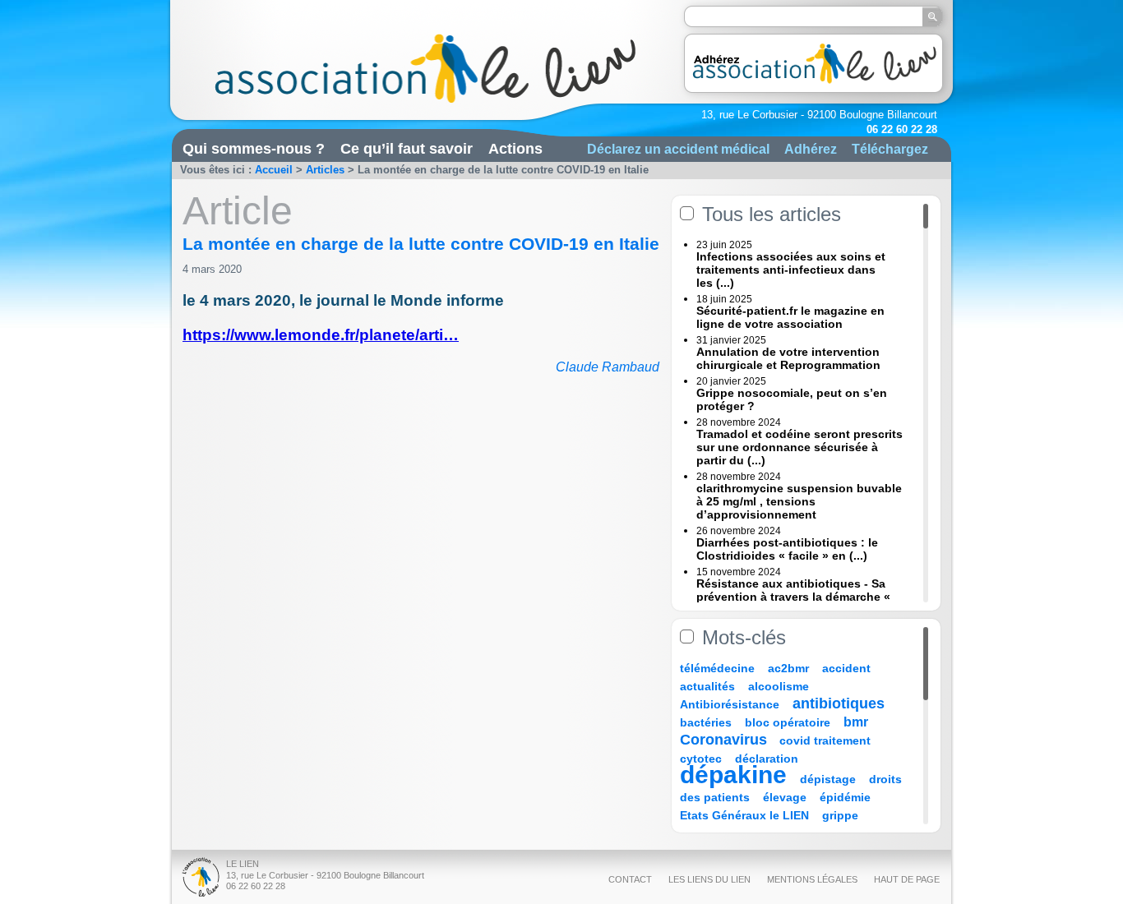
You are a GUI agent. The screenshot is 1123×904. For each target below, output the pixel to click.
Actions (515, 149)
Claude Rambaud (607, 367)
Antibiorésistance (729, 704)
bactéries (706, 722)
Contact (630, 879)
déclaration (766, 758)
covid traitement (825, 740)
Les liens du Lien (709, 879)
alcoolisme (778, 686)
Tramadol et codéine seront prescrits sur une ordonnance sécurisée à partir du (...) (799, 447)
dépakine (733, 774)
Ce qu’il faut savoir (406, 149)
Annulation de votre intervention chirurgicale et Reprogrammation (788, 358)
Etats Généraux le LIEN (744, 815)
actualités (707, 686)
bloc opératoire (787, 722)
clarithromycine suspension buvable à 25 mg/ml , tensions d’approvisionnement (799, 501)
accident (846, 668)
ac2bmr (788, 668)
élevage (784, 797)
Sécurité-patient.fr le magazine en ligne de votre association (790, 317)
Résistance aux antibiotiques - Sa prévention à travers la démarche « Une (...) (793, 596)
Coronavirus (725, 739)
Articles (325, 170)
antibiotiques (839, 703)
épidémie (845, 797)
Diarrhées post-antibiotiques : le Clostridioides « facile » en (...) (787, 549)
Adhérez (810, 148)
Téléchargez (890, 148)
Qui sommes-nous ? (254, 149)
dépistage (828, 779)
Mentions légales (812, 879)
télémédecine (717, 668)
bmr (855, 722)
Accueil (274, 170)
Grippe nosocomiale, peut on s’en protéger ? (791, 399)
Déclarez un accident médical (678, 148)
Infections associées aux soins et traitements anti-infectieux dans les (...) (790, 269)
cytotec (701, 758)
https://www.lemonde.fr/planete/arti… (321, 335)
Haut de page (907, 879)
